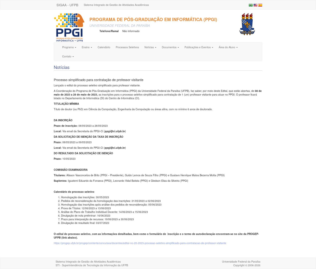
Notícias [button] (149, 47)
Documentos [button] (169, 47)
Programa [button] (68, 47)
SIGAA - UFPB (67, 4)
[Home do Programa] (69, 27)
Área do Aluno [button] (227, 47)
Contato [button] (67, 56)
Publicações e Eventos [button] (198, 47)
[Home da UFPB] (247, 24)
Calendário (104, 47)
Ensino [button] (86, 47)
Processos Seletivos (127, 47)
